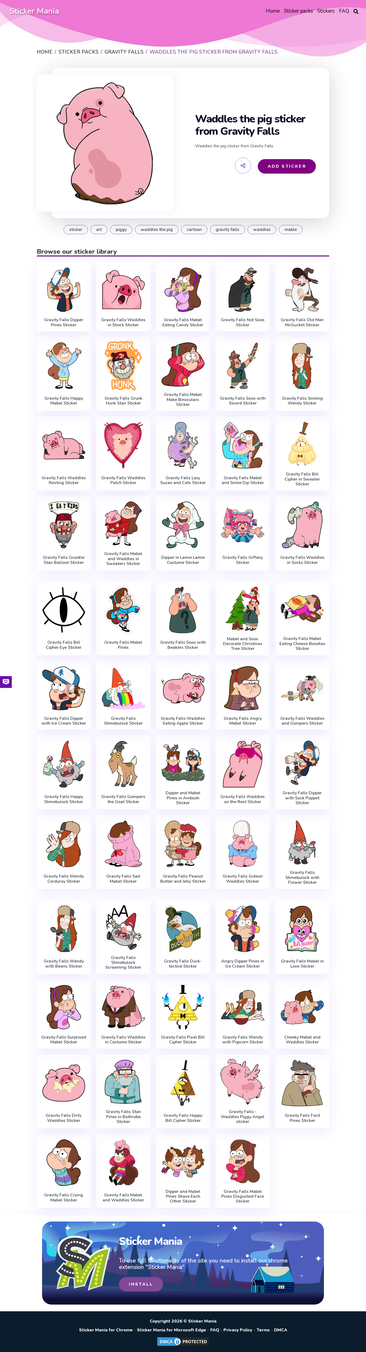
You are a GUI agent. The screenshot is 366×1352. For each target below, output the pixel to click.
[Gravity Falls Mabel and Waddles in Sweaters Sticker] (123, 523)
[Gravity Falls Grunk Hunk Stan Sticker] (123, 366)
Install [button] (141, 1284)
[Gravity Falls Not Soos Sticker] (242, 289)
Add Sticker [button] (287, 166)
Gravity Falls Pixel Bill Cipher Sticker (183, 1040)
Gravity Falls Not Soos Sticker (242, 322)
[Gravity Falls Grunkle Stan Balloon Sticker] (64, 525)
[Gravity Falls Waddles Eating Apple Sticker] (183, 688)
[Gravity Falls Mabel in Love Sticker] (302, 929)
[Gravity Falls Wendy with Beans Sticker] (64, 929)
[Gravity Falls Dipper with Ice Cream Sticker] (64, 688)
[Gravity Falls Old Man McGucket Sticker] (302, 289)
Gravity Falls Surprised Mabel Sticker (63, 1040)
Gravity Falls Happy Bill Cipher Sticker (183, 1118)
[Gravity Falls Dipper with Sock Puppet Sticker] (302, 763)
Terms (263, 1330)
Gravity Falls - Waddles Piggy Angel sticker (242, 1116)
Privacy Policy (237, 1330)
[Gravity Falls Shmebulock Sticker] (123, 688)
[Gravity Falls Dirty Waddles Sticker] (64, 1083)
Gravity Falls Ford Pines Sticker (302, 1118)
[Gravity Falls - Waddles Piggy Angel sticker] (242, 1082)
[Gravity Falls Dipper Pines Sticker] (64, 289)
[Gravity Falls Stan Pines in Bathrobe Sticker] (123, 1082)
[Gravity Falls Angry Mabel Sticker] (242, 688)
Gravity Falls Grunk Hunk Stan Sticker (123, 401)
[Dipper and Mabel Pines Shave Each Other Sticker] (183, 1161)
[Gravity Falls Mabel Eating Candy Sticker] (183, 289)
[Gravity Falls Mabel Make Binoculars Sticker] (183, 364)
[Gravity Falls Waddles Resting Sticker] (64, 445)
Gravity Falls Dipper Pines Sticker (63, 322)
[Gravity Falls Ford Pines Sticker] (302, 1083)
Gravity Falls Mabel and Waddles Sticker (123, 1198)
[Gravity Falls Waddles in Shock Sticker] (123, 289)
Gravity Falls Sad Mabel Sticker (123, 879)
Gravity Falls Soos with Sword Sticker (243, 401)
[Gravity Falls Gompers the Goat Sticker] (123, 764)
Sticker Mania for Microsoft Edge (171, 1330)
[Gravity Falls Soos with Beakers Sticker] (183, 610)
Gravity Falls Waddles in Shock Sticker (123, 322)
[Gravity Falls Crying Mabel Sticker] (64, 1163)
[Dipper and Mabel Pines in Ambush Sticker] (183, 763)
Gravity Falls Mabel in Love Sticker (302, 964)
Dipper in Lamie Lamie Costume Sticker (183, 560)
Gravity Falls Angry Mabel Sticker (243, 721)
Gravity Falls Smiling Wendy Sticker (302, 401)
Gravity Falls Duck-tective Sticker (183, 964)
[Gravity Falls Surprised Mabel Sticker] (64, 1007)
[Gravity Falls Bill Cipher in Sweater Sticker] (302, 444)
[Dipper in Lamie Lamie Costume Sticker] (183, 525)
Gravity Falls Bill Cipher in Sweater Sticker (302, 479)
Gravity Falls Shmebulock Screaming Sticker (123, 962)
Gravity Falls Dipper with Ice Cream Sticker (64, 721)
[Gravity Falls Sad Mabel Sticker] (123, 844)
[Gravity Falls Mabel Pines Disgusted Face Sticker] (242, 1161)
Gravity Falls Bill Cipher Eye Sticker (63, 645)
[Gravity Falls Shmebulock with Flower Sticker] (302, 842)
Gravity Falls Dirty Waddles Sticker (63, 1118)
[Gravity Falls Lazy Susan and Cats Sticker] (183, 445)
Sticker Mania (34, 11)
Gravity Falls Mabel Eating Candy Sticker (182, 322)
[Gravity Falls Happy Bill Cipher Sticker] (183, 1083)
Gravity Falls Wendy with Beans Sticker (64, 964)
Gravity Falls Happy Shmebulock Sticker (63, 799)
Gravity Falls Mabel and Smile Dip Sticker (243, 480)
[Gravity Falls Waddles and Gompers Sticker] (302, 688)
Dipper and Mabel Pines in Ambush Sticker (183, 798)
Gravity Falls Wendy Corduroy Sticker (64, 879)
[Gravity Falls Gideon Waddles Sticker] (242, 844)
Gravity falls (227, 230)
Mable (291, 230)
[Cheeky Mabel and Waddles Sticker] (302, 1007)
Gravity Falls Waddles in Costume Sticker (123, 1040)
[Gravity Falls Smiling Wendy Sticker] (302, 366)
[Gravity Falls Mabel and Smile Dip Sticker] (242, 445)
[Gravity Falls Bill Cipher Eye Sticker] (64, 610)
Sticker (75, 230)
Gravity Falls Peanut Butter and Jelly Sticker (183, 879)
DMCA (280, 1330)
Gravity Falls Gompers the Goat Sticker (123, 799)
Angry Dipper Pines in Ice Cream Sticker (242, 964)
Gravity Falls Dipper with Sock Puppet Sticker (302, 798)
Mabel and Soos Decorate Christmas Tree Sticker (242, 643)
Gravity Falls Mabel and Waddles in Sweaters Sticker (123, 558)
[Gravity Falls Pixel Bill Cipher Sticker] (183, 1007)
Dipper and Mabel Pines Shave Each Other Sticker (183, 1196)
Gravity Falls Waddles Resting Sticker (64, 480)
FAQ (214, 1330)
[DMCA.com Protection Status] (183, 1346)
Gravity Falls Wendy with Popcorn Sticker (242, 1040)
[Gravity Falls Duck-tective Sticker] (183, 929)
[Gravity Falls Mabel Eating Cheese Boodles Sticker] (302, 608)
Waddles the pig (157, 230)
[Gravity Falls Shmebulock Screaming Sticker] (123, 927)
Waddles (262, 230)
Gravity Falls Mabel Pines (123, 645)
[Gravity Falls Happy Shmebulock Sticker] (64, 764)
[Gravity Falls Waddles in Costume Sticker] (123, 1007)
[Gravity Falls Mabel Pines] (123, 610)
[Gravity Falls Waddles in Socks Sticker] (302, 525)
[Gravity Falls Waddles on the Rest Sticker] (242, 764)
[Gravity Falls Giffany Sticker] (242, 525)
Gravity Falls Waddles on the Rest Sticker (243, 799)
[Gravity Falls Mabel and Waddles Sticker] (123, 1163)
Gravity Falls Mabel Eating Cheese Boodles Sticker (302, 643)
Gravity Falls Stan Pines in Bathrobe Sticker (123, 1116)
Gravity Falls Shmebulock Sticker (123, 721)
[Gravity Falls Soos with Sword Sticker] (242, 366)
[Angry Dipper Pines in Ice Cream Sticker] (242, 929)
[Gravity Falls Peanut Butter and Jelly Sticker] (183, 844)
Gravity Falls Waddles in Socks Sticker (302, 560)
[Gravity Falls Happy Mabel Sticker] (64, 366)
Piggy (121, 230)
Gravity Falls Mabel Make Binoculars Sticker (183, 399)
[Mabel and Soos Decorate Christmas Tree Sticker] (242, 608)
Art (99, 230)
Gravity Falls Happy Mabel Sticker (63, 401)
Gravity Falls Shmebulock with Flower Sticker (302, 877)
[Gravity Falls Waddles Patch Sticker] (123, 445)
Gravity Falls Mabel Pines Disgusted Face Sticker (242, 1196)
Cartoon (194, 230)
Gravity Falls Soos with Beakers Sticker (183, 645)
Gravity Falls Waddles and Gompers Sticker (302, 721)
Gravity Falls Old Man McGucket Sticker (302, 322)
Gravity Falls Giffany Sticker (242, 560)
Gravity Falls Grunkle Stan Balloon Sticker (63, 560)
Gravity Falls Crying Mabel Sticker (63, 1198)
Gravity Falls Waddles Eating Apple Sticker (183, 721)
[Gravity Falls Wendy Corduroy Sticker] (64, 844)
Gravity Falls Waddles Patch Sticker (123, 480)
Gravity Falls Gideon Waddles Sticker (243, 879)
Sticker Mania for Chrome (106, 1330)
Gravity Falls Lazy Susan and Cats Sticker (183, 480)
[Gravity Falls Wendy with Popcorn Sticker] (242, 1007)
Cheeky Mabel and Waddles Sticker (302, 1040)
